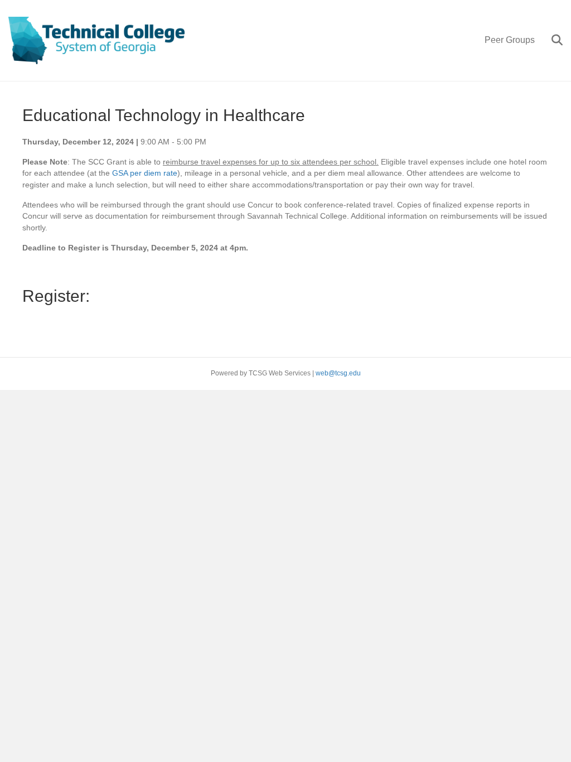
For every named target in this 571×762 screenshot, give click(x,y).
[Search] (553, 40)
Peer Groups (510, 40)
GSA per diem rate (144, 172)
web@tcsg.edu (338, 373)
